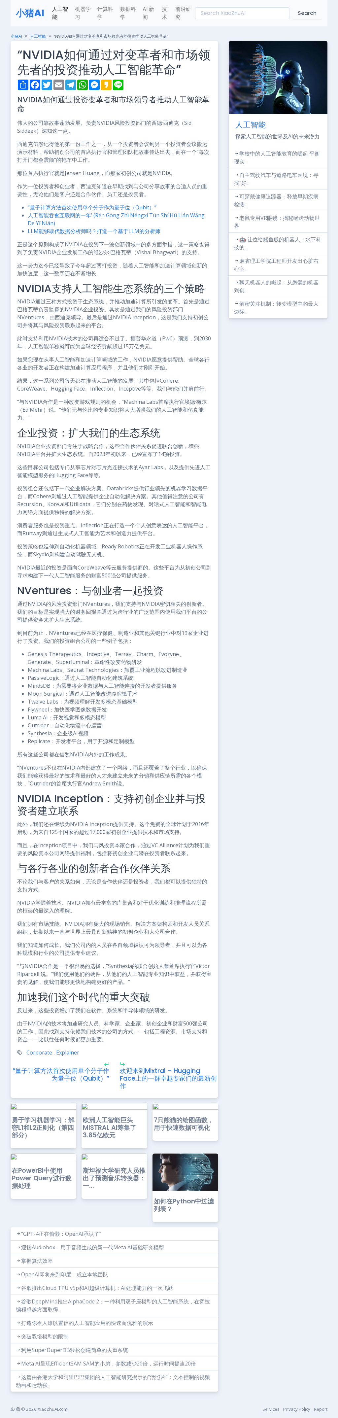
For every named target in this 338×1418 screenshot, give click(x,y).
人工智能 (60, 13)
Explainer (67, 1052)
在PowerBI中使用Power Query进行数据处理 (42, 1178)
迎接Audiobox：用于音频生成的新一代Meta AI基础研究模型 (92, 1247)
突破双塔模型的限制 (45, 1336)
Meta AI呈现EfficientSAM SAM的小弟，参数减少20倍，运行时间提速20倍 (108, 1363)
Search (307, 13)
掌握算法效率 (37, 1260)
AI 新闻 (148, 13)
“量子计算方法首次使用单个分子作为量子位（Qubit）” (92, 207)
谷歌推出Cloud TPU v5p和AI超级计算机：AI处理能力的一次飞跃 (97, 1288)
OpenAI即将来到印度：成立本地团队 (64, 1274)
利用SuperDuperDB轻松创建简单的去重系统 (74, 1350)
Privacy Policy (296, 1409)
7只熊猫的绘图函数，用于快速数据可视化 (184, 1124)
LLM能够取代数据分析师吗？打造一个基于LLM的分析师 (94, 231)
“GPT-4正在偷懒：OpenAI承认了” (61, 1233)
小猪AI (30, 13)
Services (271, 1409)
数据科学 (128, 13)
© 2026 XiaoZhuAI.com (43, 1409)
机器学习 (83, 13)
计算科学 (105, 13)
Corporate (39, 1052)
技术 (164, 13)
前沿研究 (183, 13)
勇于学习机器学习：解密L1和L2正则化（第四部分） (43, 1128)
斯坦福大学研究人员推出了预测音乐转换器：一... (114, 1178)
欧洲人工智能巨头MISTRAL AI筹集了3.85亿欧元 (109, 1128)
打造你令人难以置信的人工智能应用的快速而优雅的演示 (87, 1323)
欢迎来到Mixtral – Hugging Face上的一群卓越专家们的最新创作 (168, 1078)
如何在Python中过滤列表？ (184, 1205)
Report (320, 1409)
